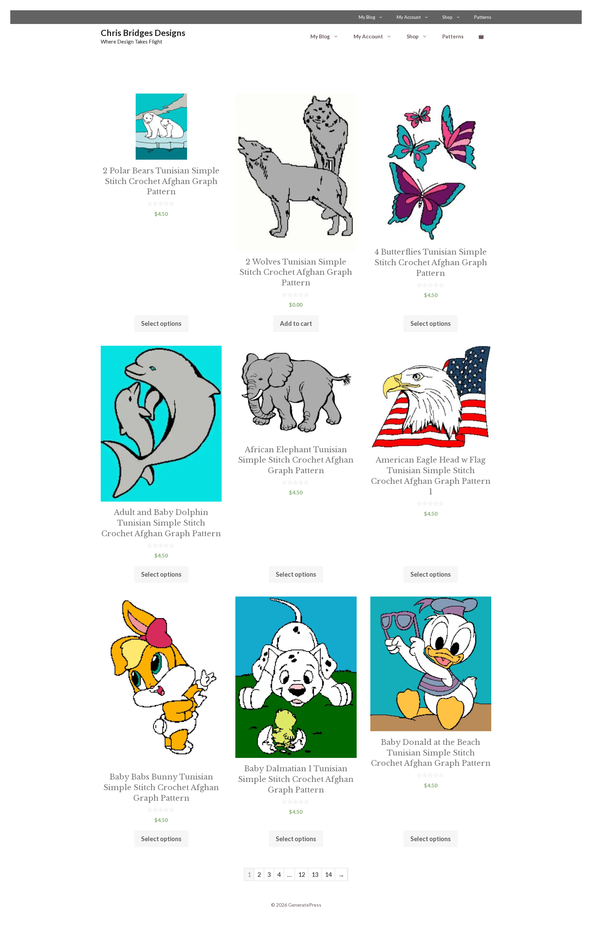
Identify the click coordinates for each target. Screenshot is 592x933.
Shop (447, 17)
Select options (161, 323)
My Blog (367, 17)
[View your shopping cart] (481, 36)
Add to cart (296, 323)
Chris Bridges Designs (143, 32)
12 (301, 874)
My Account (409, 17)
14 (328, 874)
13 (314, 874)
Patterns (482, 17)
